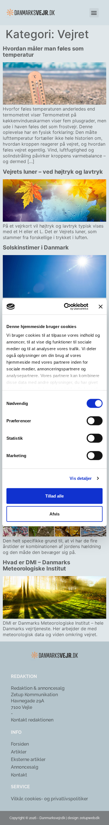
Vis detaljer (81, 478)
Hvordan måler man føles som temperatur (43, 51)
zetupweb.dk (89, 818)
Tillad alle (54, 495)
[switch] (95, 420)
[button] (94, 12)
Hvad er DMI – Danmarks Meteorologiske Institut (36, 565)
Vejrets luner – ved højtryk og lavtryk (53, 171)
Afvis (54, 513)
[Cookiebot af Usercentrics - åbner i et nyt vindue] (66, 306)
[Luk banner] (101, 306)
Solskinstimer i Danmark (36, 247)
